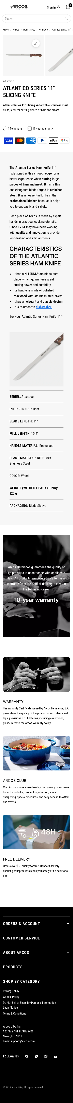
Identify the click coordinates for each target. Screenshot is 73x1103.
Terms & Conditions (14, 1013)
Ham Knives (29, 29)
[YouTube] (58, 1056)
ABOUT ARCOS (16, 952)
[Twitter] (39, 1056)
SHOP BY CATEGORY (21, 981)
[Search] (66, 18)
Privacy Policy (11, 991)
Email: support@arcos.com (19, 1041)
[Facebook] (29, 1056)
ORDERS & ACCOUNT (21, 923)
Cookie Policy (11, 997)
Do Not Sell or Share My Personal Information (29, 1003)
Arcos (6, 29)
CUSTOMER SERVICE (21, 938)
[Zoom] (36, 43)
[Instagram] (48, 1056)
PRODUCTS (13, 966)
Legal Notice (10, 1007)
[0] (67, 7)
